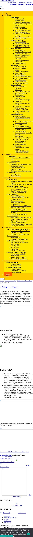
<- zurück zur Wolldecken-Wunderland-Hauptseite (14, 452)
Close (2, 279)
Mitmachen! (7, 522)
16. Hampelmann (6, 456)
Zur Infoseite (6, 513)
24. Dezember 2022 (5, 455)
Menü (2, 9)
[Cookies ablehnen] (13, 536)
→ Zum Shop (22, 513)
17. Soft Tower (9, 287)
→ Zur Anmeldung (16, 505)
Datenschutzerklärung (10, 517)
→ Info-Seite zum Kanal (7, 462)
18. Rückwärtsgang (6, 458)
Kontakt (6, 519)
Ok (28, 534)
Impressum (7, 516)
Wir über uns (7, 521)
